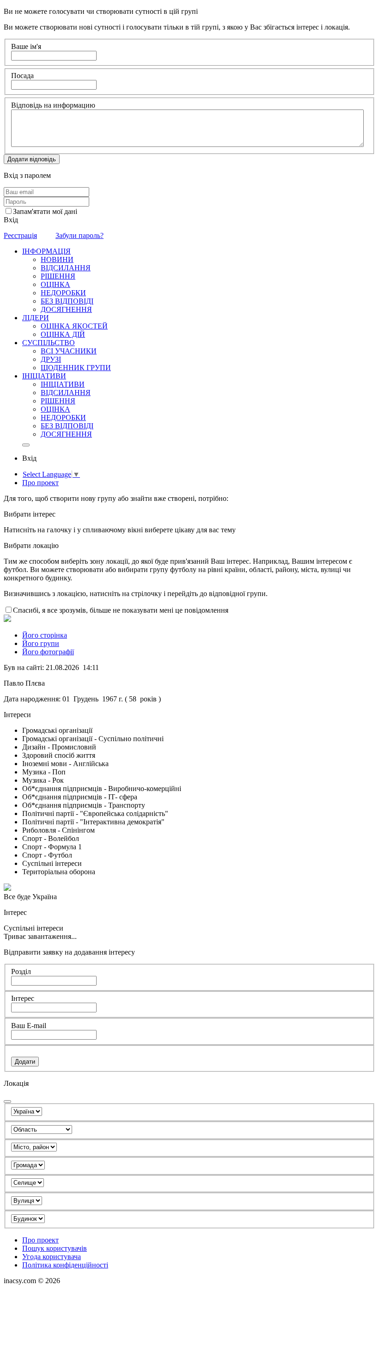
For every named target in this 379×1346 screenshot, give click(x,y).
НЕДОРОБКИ (63, 293)
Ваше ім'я (26, 46)
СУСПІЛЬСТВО (48, 343)
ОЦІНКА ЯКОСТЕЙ (74, 326)
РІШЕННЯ (58, 276)
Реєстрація (20, 235)
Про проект (40, 483)
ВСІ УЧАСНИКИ (69, 351)
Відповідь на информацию (53, 105)
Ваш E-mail (28, 1025)
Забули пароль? (79, 235)
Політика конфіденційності (65, 1265)
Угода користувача (51, 1257)
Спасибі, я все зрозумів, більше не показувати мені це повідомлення (120, 610)
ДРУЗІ (51, 359)
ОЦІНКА (55, 284)
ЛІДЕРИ (35, 318)
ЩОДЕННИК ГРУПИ (76, 368)
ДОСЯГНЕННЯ (66, 309)
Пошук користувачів (54, 1248)
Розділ (21, 971)
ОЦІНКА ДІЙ (63, 334)
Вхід (11, 220)
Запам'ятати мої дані (45, 211)
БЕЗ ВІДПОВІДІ (67, 301)
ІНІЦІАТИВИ (44, 376)
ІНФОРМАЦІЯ (46, 251)
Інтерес (22, 998)
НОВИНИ (57, 259)
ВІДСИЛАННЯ (66, 268)
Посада (22, 75)
